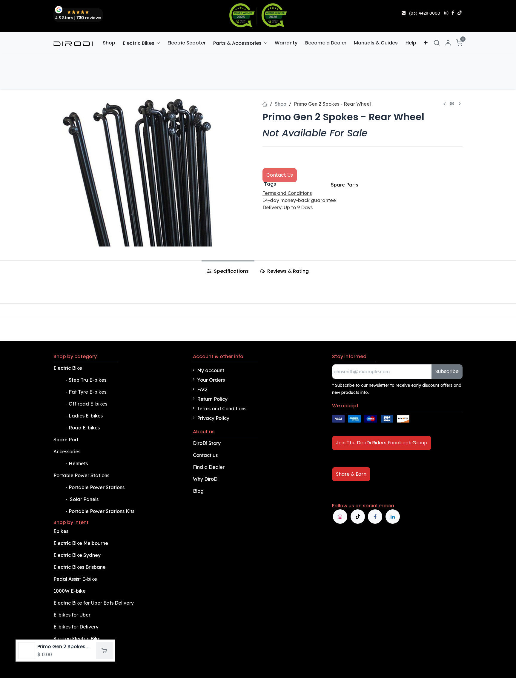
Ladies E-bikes (86, 416)
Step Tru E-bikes (87, 380)
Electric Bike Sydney (77, 555)
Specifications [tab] (231, 271)
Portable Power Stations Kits (102, 511)
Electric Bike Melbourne (81, 543)
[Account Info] (448, 43)
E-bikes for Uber (71, 615)
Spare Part (66, 440)
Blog (198, 491)
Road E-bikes (85, 428)
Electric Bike (68, 368)
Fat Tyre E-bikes (88, 392)
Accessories (66, 451)
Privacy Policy (213, 418)
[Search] (436, 43)
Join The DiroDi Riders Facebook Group (381, 442)
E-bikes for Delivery (76, 627)
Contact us (205, 455)
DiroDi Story (207, 443)
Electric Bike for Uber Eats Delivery (94, 603)
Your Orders (211, 380)
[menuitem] (109, 43)
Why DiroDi (206, 479)
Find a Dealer (209, 467)
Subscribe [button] (447, 371)
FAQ (202, 389)
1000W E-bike (69, 591)
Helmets (78, 463)
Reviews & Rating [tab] (287, 271)
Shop (280, 104)
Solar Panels (84, 499)
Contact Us (279, 175)
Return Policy (212, 399)
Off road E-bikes (88, 404)
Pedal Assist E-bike (75, 579)
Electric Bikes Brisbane (80, 567)
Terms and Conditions (221, 409)
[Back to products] (452, 104)
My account (210, 370)
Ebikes (60, 531)
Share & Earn (351, 474)
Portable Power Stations (81, 475)
